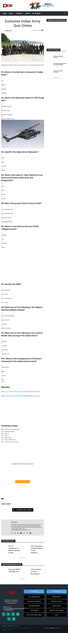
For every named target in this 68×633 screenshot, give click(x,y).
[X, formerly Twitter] (22, 407)
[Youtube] (30, 532)
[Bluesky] (22, 414)
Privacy (15, 628)
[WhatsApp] (22, 489)
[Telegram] (26, 489)
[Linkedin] (18, 532)
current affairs (8, 391)
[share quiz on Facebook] (22, 401)
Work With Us (25, 628)
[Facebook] (14, 489)
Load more (22, 557)
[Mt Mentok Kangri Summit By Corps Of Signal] (50, 64)
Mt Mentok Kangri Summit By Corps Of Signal (60, 64)
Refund (19, 628)
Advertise (10, 630)
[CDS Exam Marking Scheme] (50, 57)
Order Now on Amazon (22, 481)
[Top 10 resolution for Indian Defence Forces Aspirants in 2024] (27, 547)
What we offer (8, 628)
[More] (31, 489)
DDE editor (9, 30)
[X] (18, 489)
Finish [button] (2, 381)
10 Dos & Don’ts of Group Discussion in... (36, 572)
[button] (64, 13)
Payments (4, 630)
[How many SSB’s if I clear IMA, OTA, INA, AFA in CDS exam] (4, 570)
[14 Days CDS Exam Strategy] (50, 71)
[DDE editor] (2, 30)
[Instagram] (14, 532)
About (3, 628)
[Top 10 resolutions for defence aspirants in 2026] (4, 547)
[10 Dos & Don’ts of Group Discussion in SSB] (27, 570)
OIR (8, 433)
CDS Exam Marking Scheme (58, 57)
